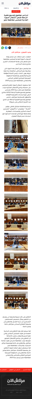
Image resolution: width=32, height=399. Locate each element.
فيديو (15, 8)
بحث (5, 8)
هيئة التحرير (27, 370)
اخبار (25, 8)
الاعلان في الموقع (15, 370)
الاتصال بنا (3, 370)
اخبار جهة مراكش (16, 11)
